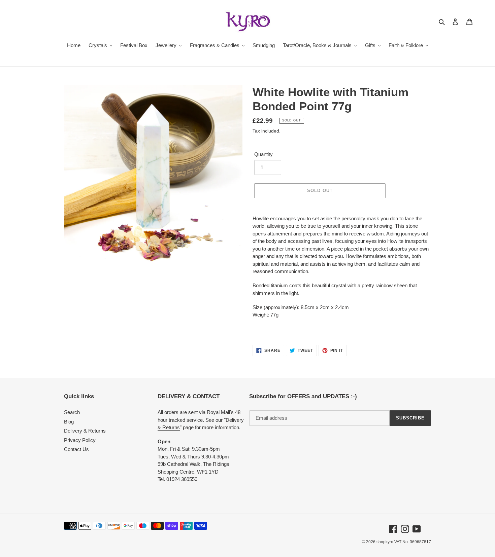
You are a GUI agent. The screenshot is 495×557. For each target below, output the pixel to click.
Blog (69, 421)
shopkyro (384, 542)
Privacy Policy (80, 440)
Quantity (263, 154)
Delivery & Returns (85, 431)
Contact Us (76, 449)
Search (72, 412)
